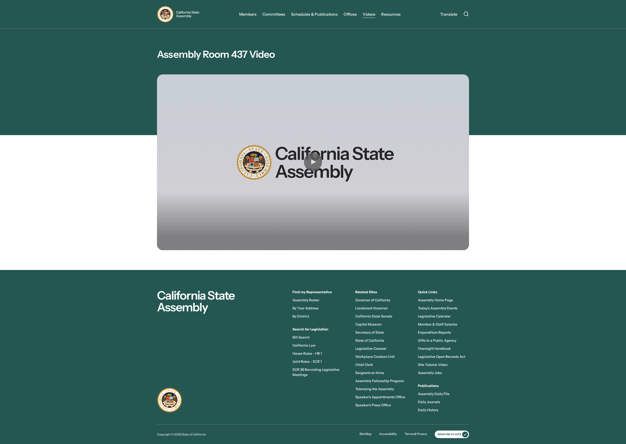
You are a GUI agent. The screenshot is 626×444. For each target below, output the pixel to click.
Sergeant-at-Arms (369, 373)
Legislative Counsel (370, 348)
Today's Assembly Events (438, 308)
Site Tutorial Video (432, 364)
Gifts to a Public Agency (437, 340)
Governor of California (372, 300)
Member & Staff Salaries (437, 324)
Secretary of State (369, 332)
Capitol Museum (368, 324)
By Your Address (305, 308)
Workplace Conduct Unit (375, 356)
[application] (313, 162)
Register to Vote (449, 434)
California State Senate (373, 316)
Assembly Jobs (430, 373)
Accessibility (388, 434)
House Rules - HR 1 (307, 353)
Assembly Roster (305, 300)
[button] (313, 162)
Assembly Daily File (433, 394)
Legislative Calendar (434, 316)
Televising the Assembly (374, 389)
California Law (303, 345)
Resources (391, 14)
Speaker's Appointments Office (380, 397)
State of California (369, 340)
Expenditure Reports (434, 332)
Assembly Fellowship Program (379, 381)
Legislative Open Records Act (441, 356)
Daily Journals (429, 402)
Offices (350, 14)
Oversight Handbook (434, 348)
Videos (369, 14)
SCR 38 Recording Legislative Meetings (315, 372)
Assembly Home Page (435, 300)
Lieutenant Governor (371, 308)
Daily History (428, 410)
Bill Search (301, 337)
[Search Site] (466, 14)
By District (300, 316)
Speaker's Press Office (373, 405)
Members (248, 14)
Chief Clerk (364, 364)
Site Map (365, 434)
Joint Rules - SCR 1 (307, 361)
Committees (273, 14)
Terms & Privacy (416, 434)
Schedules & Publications (314, 14)
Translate (448, 14)
